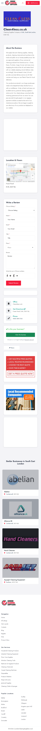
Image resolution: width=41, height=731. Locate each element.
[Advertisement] (20, 135)
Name (7, 216)
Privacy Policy (5, 640)
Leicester (23, 713)
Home (3, 617)
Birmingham (4, 701)
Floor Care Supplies (7, 657)
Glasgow (23, 703)
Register (3, 634)
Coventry (3, 717)
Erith (23, 32)
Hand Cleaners (9, 550)
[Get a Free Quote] (20, 366)
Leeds (22, 710)
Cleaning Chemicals (7, 667)
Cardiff (3, 714)
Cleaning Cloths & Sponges (9, 686)
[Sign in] (23, 3)
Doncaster (4, 721)
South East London (30, 32)
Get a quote (4, 624)
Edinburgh (24, 700)
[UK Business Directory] (20, 399)
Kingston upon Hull (26, 706)
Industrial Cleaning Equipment (9, 654)
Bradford (3, 708)
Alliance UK (8, 521)
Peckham (8, 582)
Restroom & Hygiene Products (10, 664)
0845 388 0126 (17, 319)
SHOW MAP (20, 173)
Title (7, 234)
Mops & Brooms (6, 680)
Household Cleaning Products (10, 651)
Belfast (3, 698)
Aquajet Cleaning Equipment (14, 580)
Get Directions (18, 309)
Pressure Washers (6, 677)
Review (8, 252)
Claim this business (20, 335)
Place (7, 243)
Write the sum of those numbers (15, 271)
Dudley (23, 697)
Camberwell (9, 494)
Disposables (4, 673)
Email (7, 225)
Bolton (3, 704)
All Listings (4, 621)
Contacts (3, 627)
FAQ (2, 637)
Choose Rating (10, 206)
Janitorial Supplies (6, 683)
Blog (2, 630)
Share (12, 348)
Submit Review (13, 283)
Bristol (3, 711)
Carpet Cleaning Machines (8, 670)
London (23, 719)
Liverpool (23, 716)
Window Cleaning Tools (8, 660)
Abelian (7, 492)
